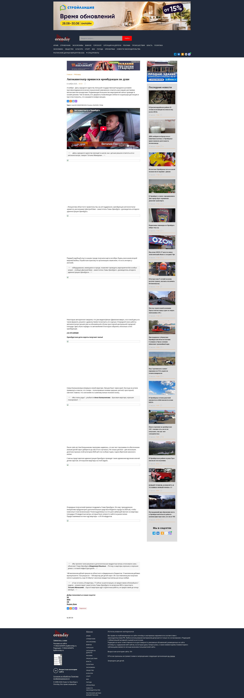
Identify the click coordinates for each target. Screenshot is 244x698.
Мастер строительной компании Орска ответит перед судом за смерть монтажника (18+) (161, 310)
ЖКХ (93, 49)
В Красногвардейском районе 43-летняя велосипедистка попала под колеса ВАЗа (161, 109)
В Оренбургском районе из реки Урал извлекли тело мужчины (162, 459)
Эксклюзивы (77, 45)
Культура (79, 49)
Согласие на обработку (62, 676)
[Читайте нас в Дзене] (186, 54)
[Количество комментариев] (163, 115)
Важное (88, 45)
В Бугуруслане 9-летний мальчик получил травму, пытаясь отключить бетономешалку (162, 281)
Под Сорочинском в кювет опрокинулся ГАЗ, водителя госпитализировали (158, 370)
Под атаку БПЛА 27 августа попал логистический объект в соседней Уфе (162, 253)
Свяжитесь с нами (60, 640)
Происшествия (138, 45)
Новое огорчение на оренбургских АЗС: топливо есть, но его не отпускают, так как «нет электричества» (160, 430)
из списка (171, 656)
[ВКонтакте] (68, 101)
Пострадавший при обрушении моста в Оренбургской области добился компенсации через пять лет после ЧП (162, 514)
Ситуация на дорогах (112, 45)
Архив (55, 45)
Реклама (126, 45)
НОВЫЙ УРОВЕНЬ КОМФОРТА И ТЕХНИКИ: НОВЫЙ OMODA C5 (161, 486)
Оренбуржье (110, 49)
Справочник (65, 45)
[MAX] (76, 101)
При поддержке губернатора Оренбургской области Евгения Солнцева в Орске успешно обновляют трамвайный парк (159, 340)
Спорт (87, 49)
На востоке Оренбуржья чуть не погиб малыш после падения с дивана (162, 170)
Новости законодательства (128, 49)
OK (68, 602)
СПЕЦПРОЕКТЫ (93, 53)
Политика (158, 45)
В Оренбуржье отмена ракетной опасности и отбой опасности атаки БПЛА (161, 400)
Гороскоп (97, 45)
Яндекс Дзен (72, 604)
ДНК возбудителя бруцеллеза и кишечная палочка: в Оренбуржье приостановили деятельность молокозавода (160, 139)
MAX (68, 600)
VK (68, 597)
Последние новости (160, 87)
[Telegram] (73, 101)
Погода (100, 49)
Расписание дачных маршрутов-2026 (68, 53)
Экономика (58, 49)
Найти (127, 38)
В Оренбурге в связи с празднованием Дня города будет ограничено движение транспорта (162, 198)
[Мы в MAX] (189, 54)
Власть (149, 45)
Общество (69, 49)
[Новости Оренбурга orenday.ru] (62, 38)
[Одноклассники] (70, 101)
